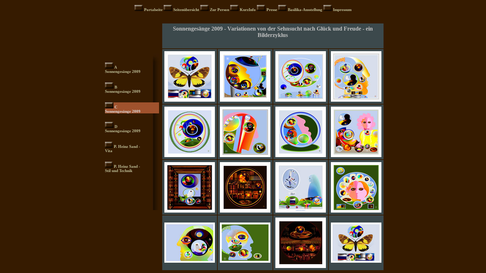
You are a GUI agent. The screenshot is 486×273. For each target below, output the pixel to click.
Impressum (342, 9)
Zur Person (220, 9)
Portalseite (154, 9)
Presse (272, 9)
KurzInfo (248, 9)
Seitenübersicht (186, 9)
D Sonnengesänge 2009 (123, 128)
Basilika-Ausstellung (305, 9)
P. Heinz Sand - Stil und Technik (122, 168)
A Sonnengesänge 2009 (123, 69)
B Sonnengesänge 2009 (123, 89)
